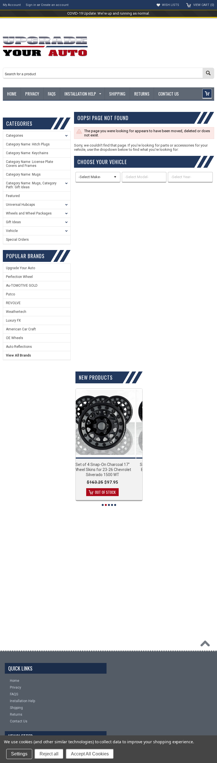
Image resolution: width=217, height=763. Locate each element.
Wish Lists (170, 5)
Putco (10, 294)
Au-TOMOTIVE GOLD (22, 285)
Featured (13, 196)
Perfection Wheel (19, 277)
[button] (207, 94)
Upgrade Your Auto (20, 268)
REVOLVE (13, 303)
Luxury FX (13, 320)
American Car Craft (21, 329)
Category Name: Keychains (27, 153)
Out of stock (124, 492)
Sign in (31, 5)
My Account (12, 5)
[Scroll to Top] (206, 644)
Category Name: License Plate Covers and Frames (29, 164)
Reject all (49, 753)
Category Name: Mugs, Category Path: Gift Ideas (31, 185)
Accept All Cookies (90, 753)
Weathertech (16, 312)
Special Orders (17, 240)
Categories (14, 136)
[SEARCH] (208, 73)
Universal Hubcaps (20, 205)
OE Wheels (14, 338)
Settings (19, 753)
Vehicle (12, 231)
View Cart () (203, 5)
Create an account (54, 5)
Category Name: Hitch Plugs (28, 144)
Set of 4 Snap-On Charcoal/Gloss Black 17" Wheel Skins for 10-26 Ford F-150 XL (121, 469)
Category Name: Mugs (23, 174)
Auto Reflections (19, 347)
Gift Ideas (13, 222)
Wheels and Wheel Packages (29, 213)
